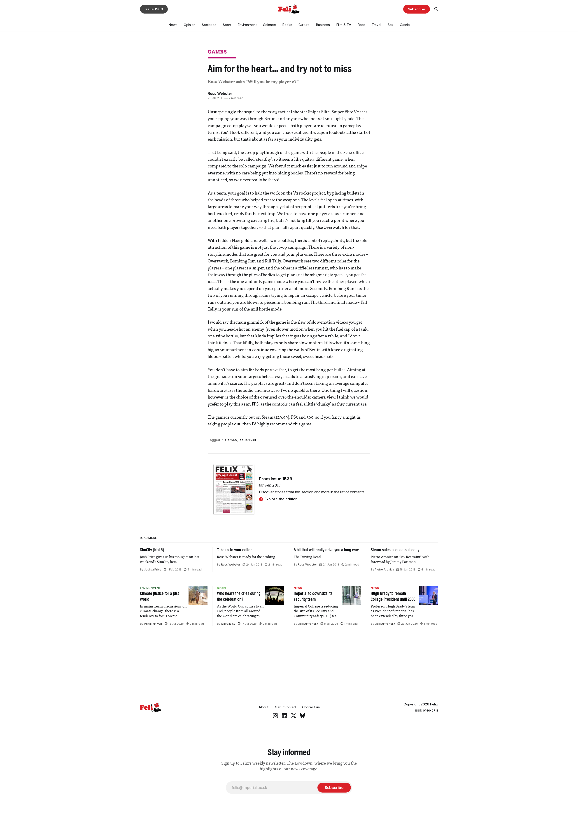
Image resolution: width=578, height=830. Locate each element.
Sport (227, 25)
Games (217, 52)
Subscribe (416, 9)
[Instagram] (275, 715)
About (263, 707)
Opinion (189, 25)
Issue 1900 (154, 9)
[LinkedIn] (284, 715)
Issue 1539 (247, 440)
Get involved (285, 707)
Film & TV (343, 25)
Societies (209, 25)
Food (361, 25)
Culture (304, 25)
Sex (390, 25)
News (172, 25)
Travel (376, 25)
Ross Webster (220, 93)
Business (323, 25)
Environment (247, 25)
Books (287, 25)
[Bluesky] (302, 715)
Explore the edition (281, 499)
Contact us (311, 707)
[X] (293, 715)
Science (269, 25)
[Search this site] (436, 9)
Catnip (405, 25)
